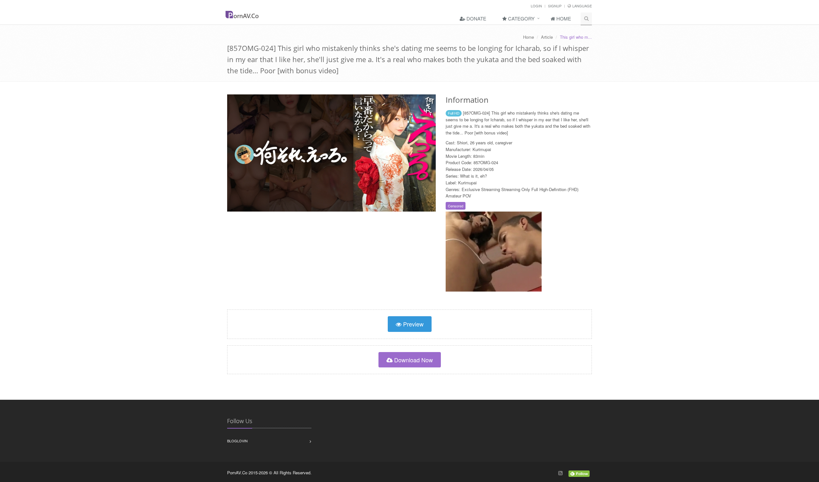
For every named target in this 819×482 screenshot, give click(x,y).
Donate (475, 18)
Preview (413, 324)
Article (547, 37)
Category (521, 18)
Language (582, 5)
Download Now (413, 360)
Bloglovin (237, 440)
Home (563, 18)
